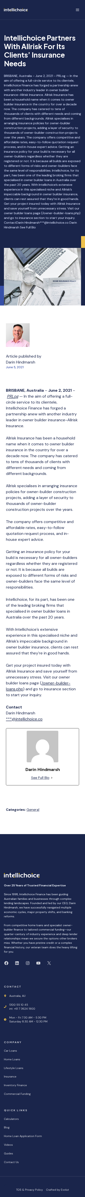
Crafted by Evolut (57, 1189)
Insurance (10, 1076)
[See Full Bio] (51, 777)
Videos (8, 1145)
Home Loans (12, 1059)
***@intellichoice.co (24, 718)
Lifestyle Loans (13, 1068)
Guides (8, 1153)
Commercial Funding (17, 1094)
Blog (6, 1127)
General (32, 809)
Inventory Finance (15, 1085)
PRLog (12, 396)
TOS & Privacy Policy (29, 1189)
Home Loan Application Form (23, 1136)
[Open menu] (77, 10)
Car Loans (10, 1050)
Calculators (11, 1119)
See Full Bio (40, 777)
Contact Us (11, 1162)
